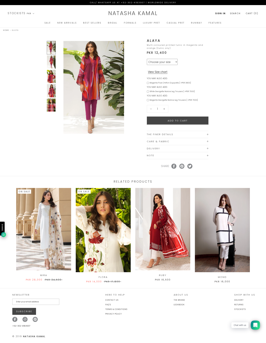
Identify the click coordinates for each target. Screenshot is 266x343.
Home (6, 30)
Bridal (112, 22)
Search (235, 13)
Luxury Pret (151, 22)
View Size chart (157, 72)
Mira (43, 275)
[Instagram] (25, 319)
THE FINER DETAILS (160, 134)
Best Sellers (92, 22)
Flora (103, 277)
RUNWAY (196, 22)
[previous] (9, 232)
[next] (256, 232)
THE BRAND (179, 300)
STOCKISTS (17, 13)
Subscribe (24, 311)
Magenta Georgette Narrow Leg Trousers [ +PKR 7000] (174, 100)
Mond (222, 277)
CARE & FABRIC (158, 141)
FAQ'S (108, 304)
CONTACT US (112, 300)
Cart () (252, 13)
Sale (47, 22)
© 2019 (29, 336)
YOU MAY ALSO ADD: (157, 78)
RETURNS (239, 304)
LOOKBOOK (179, 304)
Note (150, 155)
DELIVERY (153, 148)
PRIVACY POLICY (113, 314)
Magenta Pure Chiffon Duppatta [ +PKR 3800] (170, 82)
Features (215, 22)
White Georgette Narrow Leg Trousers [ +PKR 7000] (172, 91)
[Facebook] (14, 319)
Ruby (163, 275)
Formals (130, 22)
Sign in (220, 13)
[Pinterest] (35, 319)
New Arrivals (67, 22)
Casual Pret (176, 22)
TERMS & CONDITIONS (116, 309)
